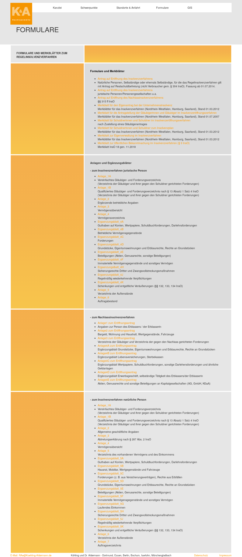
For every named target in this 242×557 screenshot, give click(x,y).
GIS (189, 7)
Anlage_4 (103, 214)
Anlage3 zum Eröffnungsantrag (116, 338)
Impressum (225, 555)
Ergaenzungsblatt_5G (111, 504)
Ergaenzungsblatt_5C (111, 473)
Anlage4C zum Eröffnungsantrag (117, 361)
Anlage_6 (103, 297)
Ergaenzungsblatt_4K (110, 282)
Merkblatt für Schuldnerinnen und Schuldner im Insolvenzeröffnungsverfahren (144, 120)
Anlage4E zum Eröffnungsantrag (117, 379)
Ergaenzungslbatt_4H (111, 267)
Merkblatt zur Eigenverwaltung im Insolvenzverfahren (129, 135)
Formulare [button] (162, 7)
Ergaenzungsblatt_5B (110, 466)
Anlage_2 (103, 199)
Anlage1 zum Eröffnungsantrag (116, 323)
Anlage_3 (103, 206)
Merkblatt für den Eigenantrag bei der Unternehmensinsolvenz (135, 105)
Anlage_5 (103, 290)
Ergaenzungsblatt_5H (111, 511)
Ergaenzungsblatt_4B (110, 229)
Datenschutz (201, 555)
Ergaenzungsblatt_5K (110, 526)
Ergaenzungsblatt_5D (111, 481)
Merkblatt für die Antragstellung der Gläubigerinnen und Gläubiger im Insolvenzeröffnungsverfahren (157, 113)
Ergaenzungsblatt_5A (110, 458)
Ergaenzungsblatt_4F (110, 259)
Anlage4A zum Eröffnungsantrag (117, 345)
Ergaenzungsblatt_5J (110, 519)
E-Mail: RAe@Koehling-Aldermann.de (30, 555)
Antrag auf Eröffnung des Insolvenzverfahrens (125, 78)
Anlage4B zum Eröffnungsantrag (117, 353)
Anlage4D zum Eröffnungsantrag (117, 372)
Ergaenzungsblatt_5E (110, 488)
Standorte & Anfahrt (128, 7)
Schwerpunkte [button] (89, 7)
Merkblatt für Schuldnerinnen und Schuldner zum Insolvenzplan (136, 128)
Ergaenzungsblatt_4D (111, 244)
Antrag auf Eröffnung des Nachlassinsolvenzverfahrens (130, 97)
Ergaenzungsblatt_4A (110, 221)
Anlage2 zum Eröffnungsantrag (116, 330)
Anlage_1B (104, 187)
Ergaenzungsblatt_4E (110, 252)
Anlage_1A (104, 176)
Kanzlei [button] (57, 7)
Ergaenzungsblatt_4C (111, 237)
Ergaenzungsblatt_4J (110, 274)
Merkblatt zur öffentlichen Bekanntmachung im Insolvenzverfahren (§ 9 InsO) (144, 143)
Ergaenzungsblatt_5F (110, 496)
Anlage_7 (103, 541)
